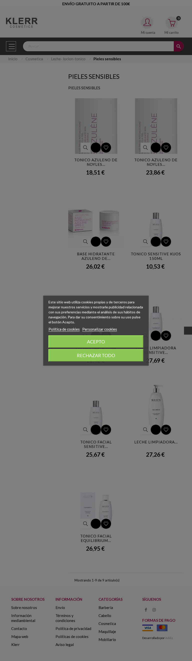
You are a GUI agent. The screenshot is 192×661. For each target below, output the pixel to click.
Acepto (96, 341)
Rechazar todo (96, 355)
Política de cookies (64, 329)
